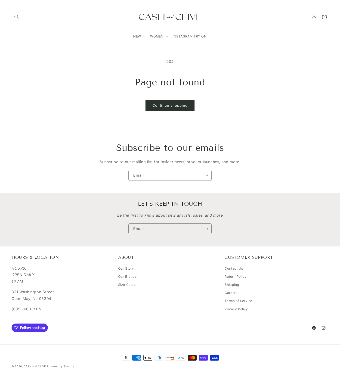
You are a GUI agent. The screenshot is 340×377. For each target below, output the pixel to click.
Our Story (126, 268)
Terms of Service (238, 301)
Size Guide (127, 285)
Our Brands (127, 276)
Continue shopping (170, 105)
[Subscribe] (206, 175)
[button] (17, 17)
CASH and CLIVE (35, 366)
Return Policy (235, 276)
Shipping (232, 285)
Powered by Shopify (60, 366)
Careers (231, 293)
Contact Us (234, 268)
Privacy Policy (236, 309)
